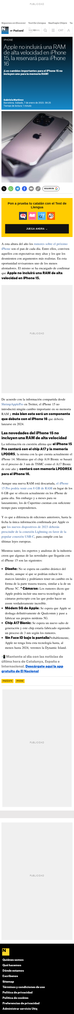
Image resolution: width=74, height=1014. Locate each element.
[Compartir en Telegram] (17, 188)
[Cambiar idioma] (61, 30)
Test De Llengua (37, 23)
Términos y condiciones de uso (24, 987)
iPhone (20, 681)
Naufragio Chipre (57, 23)
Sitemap (8, 981)
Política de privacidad (18, 992)
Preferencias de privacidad (21, 1003)
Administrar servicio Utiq (20, 1009)
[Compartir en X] (3, 188)
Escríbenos (10, 976)
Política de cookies (15, 998)
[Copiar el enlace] (38, 188)
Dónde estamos (13, 970)
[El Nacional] (37, 952)
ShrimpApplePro (12, 404)
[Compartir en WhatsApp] (10, 188)
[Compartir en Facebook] (24, 188)
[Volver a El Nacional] (34, 30)
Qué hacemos (12, 965)
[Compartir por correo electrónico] (31, 188)
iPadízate (7, 681)
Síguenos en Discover (13, 23)
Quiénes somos (13, 960)
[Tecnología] (5, 30)
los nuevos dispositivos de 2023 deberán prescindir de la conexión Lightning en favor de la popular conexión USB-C (33, 531)
